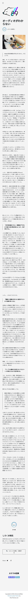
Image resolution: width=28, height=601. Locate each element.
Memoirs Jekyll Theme (13, 596)
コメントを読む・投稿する (15, 551)
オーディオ (11, 577)
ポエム (17, 577)
